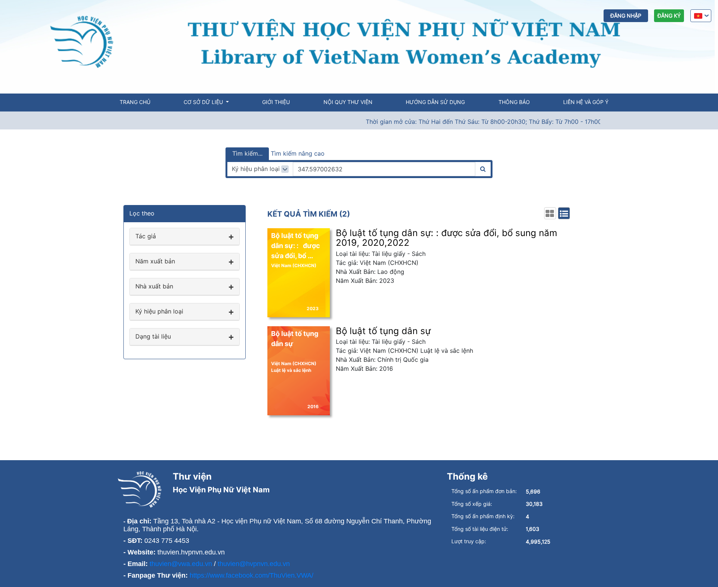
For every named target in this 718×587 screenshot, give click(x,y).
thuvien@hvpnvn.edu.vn (254, 564)
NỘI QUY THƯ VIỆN (347, 102)
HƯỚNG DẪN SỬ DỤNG (435, 102)
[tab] (184, 236)
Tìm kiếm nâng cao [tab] (298, 153)
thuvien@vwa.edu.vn (181, 564)
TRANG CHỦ (135, 102)
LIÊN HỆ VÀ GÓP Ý (585, 102)
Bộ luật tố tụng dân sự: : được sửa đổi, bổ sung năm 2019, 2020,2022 (446, 237)
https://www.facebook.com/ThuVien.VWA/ (251, 575)
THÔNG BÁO (514, 102)
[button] (184, 236)
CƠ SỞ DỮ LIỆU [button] (204, 102)
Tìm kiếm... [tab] (247, 153)
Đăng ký (669, 16)
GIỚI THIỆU (276, 102)
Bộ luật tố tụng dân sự (383, 330)
